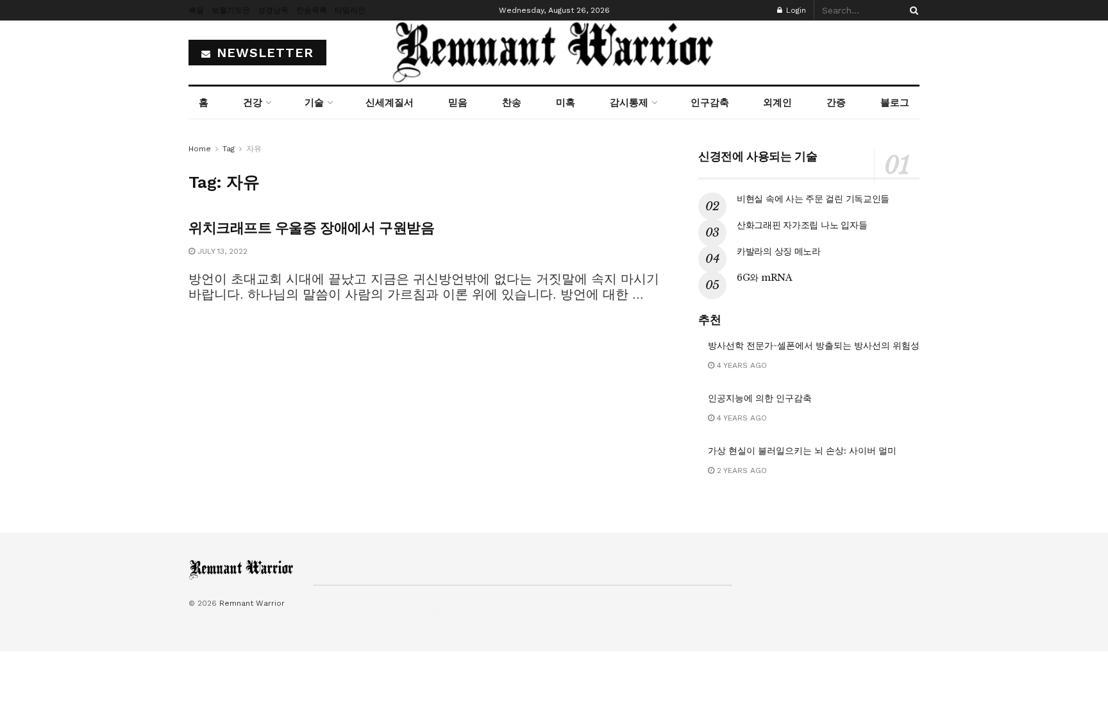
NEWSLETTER (263, 52)
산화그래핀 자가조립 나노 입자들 (802, 225)
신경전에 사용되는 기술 (758, 156)
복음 (196, 10)
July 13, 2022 (221, 251)
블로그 (894, 102)
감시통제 (629, 102)
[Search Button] (911, 10)
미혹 (565, 102)
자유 (254, 148)
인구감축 (710, 102)
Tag (228, 148)
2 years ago (740, 470)
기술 (314, 102)
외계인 (777, 102)
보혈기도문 (231, 10)
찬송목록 (311, 10)
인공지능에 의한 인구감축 (760, 398)
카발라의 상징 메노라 (779, 251)
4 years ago (740, 365)
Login (795, 10)
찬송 (511, 102)
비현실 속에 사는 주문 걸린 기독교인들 (813, 198)
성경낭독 (273, 10)
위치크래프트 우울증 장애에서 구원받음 (311, 228)
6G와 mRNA (765, 277)
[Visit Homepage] (554, 53)
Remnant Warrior (252, 603)
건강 (252, 102)
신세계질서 (389, 102)
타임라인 (350, 10)
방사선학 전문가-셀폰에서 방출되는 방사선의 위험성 (813, 345)
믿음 (457, 102)
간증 (836, 102)
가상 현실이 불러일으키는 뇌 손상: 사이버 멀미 (802, 450)
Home (200, 148)
